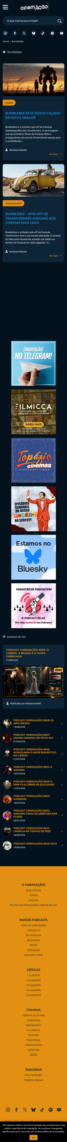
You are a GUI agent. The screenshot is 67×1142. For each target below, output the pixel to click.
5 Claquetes (33, 995)
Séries (33, 1054)
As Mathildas (33, 935)
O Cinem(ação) (33, 885)
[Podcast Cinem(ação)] (33, 508)
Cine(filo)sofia (33, 1044)
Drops (33, 945)
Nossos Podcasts (33, 920)
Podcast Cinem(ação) (33, 925)
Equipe (34, 895)
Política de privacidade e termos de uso (33, 905)
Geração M (33, 930)
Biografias (33, 940)
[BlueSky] (33, 33)
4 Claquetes (33, 990)
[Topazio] (33, 460)
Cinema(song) (33, 1025)
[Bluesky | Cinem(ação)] (33, 557)
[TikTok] (43, 33)
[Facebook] (15, 33)
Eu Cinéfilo (33, 1030)
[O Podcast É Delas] (33, 605)
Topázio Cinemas (33, 1080)
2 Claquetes (33, 980)
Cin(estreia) (33, 1020)
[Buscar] (59, 21)
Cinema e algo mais (33, 1015)
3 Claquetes (33, 985)
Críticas (33, 970)
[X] (24, 33)
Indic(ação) (33, 950)
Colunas (33, 1010)
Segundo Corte (33, 955)
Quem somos (33, 890)
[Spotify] (52, 33)
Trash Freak (33, 1040)
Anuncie (33, 900)
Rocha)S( (33, 1035)
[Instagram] (5, 33)
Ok (33, 1137)
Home (6, 41)
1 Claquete (33, 975)
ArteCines (33, 1050)
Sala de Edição (33, 1075)
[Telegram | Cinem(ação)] (33, 363)
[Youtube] (61, 33)
